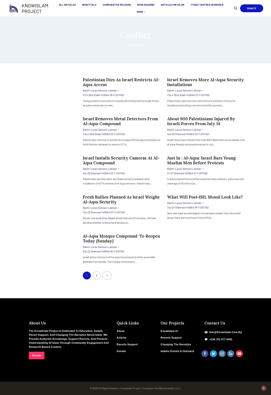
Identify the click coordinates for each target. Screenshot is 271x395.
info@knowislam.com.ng (225, 332)
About (121, 331)
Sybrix (178, 388)
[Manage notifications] (263, 388)
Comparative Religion (117, 4)
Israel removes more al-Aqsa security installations (205, 82)
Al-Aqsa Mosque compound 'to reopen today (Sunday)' (121, 238)
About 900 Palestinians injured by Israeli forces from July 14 (201, 121)
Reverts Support (127, 344)
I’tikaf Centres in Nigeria (207, 4)
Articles (122, 337)
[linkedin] (230, 353)
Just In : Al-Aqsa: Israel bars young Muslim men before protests (201, 160)
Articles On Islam (172, 4)
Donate (251, 8)
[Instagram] (222, 353)
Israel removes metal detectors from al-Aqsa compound (120, 121)
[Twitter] (213, 353)
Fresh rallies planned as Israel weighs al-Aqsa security (121, 199)
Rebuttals (89, 4)
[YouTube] (239, 353)
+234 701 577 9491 (221, 339)
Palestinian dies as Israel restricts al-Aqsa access (121, 82)
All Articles (67, 4)
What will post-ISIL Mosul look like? (205, 197)
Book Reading (146, 4)
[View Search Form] (236, 8)
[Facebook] (204, 353)
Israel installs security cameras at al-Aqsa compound (121, 160)
